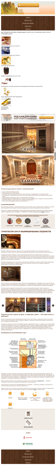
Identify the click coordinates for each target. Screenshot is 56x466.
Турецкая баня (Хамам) (28, 23)
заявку (43, 211)
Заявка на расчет (28, 418)
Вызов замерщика (28, 427)
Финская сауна (28, 20)
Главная (28, 17)
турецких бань (40, 380)
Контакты (28, 29)
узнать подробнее (22, 399)
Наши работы (28, 26)
